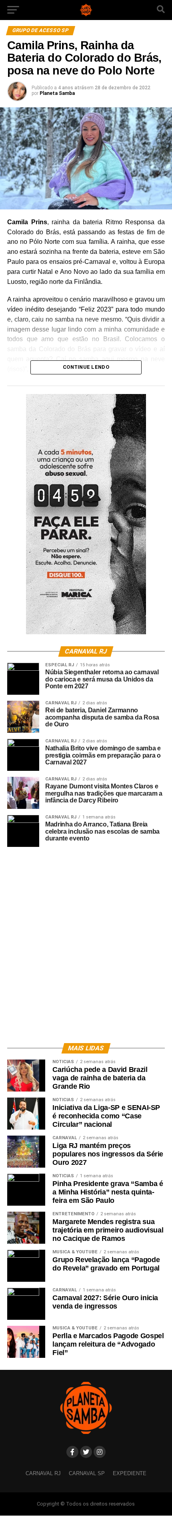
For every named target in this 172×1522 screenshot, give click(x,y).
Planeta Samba (57, 93)
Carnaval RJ (43, 1473)
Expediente (129, 1473)
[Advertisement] (86, 945)
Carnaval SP (87, 1473)
